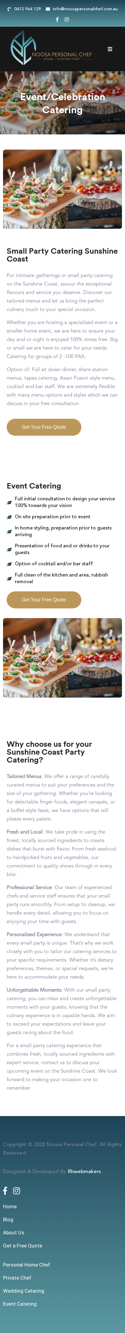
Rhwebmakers (84, 1171)
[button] (44, 427)
